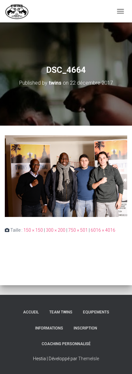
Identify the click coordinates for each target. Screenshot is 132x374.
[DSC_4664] (66, 175)
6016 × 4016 (103, 230)
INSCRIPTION (85, 328)
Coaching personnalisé (66, 344)
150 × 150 (33, 230)
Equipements (96, 312)
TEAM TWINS (60, 312)
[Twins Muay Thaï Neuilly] (19, 11)
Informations (49, 328)
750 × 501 (78, 230)
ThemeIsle (88, 358)
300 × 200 (55, 230)
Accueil (31, 312)
